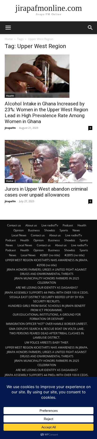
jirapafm (10, 128)
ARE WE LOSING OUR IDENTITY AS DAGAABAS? (47, 288)
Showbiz (49, 230)
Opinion (18, 230)
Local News (19, 235)
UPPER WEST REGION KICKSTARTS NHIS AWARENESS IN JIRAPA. (46, 260)
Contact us (14, 225)
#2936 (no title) (47, 265)
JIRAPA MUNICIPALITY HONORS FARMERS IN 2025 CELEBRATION (46, 280)
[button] (8, 27)
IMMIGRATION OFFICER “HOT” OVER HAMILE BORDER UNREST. (47, 324)
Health (10, 95)
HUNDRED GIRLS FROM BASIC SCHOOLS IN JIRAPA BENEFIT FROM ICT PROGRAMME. (46, 308)
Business (34, 230)
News (76, 230)
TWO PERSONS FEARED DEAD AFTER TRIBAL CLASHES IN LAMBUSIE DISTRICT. (46, 335)
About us (31, 225)
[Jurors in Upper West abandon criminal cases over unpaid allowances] (48, 161)
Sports (64, 230)
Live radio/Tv (49, 225)
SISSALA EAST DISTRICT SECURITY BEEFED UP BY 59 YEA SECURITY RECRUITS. (46, 299)
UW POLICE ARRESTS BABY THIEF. (46, 342)
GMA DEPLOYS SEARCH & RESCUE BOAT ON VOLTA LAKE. (46, 329)
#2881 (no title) (50, 255)
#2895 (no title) (75, 255)
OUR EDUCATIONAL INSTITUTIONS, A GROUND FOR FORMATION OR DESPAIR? (47, 317)
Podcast (68, 225)
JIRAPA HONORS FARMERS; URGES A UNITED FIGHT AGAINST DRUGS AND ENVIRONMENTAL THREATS (47, 272)
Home (9, 39)
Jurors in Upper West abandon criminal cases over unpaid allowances (46, 192)
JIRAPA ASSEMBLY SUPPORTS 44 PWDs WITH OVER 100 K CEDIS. (47, 293)
